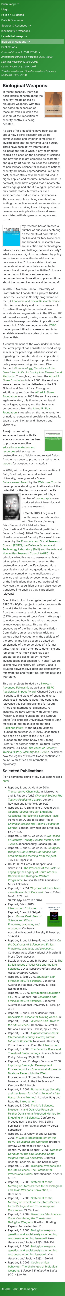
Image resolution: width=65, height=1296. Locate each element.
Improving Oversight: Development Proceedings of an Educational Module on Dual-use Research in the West (34, 1069)
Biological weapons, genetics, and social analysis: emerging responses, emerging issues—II (32, 1234)
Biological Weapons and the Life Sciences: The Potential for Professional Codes (34, 1170)
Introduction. (28, 1101)
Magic (5, 9)
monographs (44, 498)
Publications (9, 47)
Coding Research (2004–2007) (18, 66)
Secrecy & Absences (14, 25)
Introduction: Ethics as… (23, 908)
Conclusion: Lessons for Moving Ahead (32, 1017)
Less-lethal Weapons (14, 36)
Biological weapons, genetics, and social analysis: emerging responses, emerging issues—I (32, 1250)
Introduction (50, 1045)
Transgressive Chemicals (23, 791)
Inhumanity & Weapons (15, 31)
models (7, 463)
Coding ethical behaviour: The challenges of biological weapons (33, 1266)
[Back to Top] (59, 1289)
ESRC (52, 325)
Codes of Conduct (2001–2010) (19, 52)
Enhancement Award (15, 482)
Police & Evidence (12, 14)
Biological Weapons (13, 41)
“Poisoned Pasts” (13, 727)
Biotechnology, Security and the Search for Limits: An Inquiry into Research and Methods (32, 372)
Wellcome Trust (48, 482)
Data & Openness (12, 20)
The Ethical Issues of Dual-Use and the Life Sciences (35, 964)
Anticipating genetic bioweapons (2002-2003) (27, 56)
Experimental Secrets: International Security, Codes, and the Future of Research (33, 1037)
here (5, 780)
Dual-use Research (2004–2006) (19, 61)
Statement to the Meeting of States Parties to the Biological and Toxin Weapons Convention (35, 1186)
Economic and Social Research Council (36, 301)
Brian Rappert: (10, 4)
